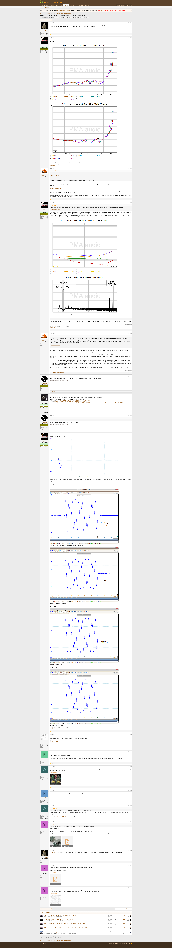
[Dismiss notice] (131, 10)
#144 (131, 202)
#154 (131, 805)
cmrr (63, 17)
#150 (131, 734)
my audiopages (52, 165)
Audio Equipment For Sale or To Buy (59, 916)
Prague (47, 53)
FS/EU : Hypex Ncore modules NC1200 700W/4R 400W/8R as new (61, 915)
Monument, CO (45, 412)
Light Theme (43, 943)
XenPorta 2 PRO (81, 946)
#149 (131, 434)
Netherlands (46, 391)
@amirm (78, 184)
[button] (76, 5)
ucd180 (87, 17)
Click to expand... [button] (90, 346)
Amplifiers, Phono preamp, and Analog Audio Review (66, 933)
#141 (131, 22)
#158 (131, 887)
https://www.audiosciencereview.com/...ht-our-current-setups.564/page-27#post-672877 (70, 401)
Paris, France (46, 748)
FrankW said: (53, 808)
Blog (50, 741)
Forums (66, 5)
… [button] (46, 20)
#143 (131, 168)
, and (58, 372)
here (101, 10)
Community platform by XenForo (78, 945)
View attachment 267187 (55, 177)
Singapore (46, 779)
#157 (131, 865)
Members (87, 5)
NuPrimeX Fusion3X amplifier (51, 932)
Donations (80, 5)
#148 (131, 415)
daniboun (45, 916)
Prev (42, 20)
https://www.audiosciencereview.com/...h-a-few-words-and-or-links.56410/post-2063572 (107, 402)
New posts (42, 7)
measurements (79, 17)
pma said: (52, 170)
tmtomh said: (53, 205)
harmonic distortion (68, 17)
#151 (131, 751)
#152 (131, 766)
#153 (131, 790)
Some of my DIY (55, 741)
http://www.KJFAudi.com (62, 816)
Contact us (111, 943)
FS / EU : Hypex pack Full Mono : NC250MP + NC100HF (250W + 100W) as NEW (64, 923)
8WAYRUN (92, 946)
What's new (72, 5)
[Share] (128, 23)
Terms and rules (118, 943)
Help (129, 943)
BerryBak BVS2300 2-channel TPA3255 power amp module (59, 919)
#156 (131, 850)
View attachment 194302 (55, 188)
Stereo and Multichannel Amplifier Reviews (59, 920)
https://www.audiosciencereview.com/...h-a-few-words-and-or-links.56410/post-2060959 (73, 402)
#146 (131, 376)
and (55, 199)
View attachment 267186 (55, 175)
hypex (74, 17)
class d (52, 17)
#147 (131, 394)
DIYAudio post (53, 852)
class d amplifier (58, 17)
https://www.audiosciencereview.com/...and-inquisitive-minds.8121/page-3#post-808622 (73, 400)
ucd (84, 17)
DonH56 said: (53, 417)
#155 (131, 821)
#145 (131, 333)
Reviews (52, 5)
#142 (131, 37)
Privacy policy (124, 943)
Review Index (59, 5)
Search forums (48, 7)
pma (42, 17)
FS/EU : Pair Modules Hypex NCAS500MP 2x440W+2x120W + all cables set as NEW (65, 927)
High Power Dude (47, 933)
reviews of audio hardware (64, 10)
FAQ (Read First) (44, 5)
